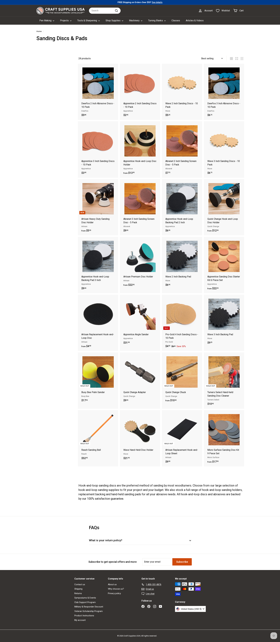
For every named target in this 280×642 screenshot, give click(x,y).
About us (112, 584)
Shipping (78, 589)
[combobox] (105, 11)
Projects (64, 20)
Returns (78, 593)
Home (39, 31)
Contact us (79, 584)
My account (80, 620)
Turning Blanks (155, 20)
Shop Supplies (113, 20)
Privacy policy (114, 593)
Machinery (134, 20)
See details (157, 2)
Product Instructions (84, 615)
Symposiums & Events (85, 597)
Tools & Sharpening (87, 20)
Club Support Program (85, 602)
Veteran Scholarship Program (88, 611)
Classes (176, 20)
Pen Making (45, 20)
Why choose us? (116, 589)
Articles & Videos (195, 20)
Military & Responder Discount (88, 606)
